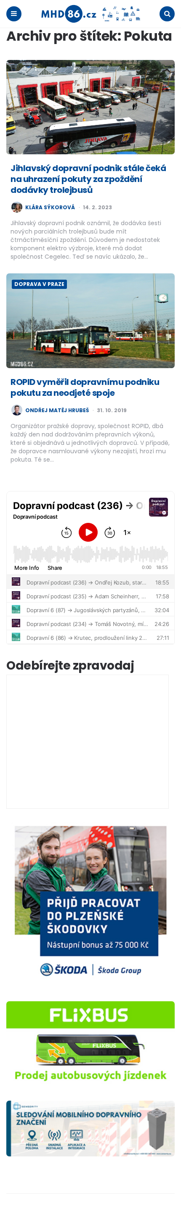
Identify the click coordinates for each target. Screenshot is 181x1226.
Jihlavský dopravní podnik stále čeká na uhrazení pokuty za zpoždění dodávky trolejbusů (88, 179)
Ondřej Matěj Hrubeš (57, 410)
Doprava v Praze (39, 284)
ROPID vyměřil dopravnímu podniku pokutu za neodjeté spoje (85, 387)
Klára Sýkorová (50, 207)
